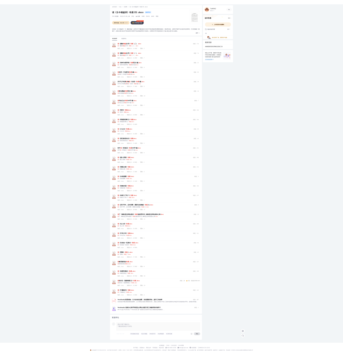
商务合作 (148, 347)
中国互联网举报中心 (182, 350)
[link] (114, 7)
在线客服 (193, 347)
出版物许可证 (222, 350)
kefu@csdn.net (183, 347)
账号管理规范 (200, 350)
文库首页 (114, 7)
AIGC (152, 16)
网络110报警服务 (172, 350)
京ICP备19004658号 (112, 350)
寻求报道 (154, 347)
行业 (120, 7)
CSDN (167, 345)
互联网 (125, 7)
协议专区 (161, 347)
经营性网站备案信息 (138, 350)
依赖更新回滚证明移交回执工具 (214, 46)
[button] (198, 33)
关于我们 (135, 347)
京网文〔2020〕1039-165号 (125, 350)
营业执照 (228, 350)
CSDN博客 (181, 345)
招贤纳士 (142, 347)
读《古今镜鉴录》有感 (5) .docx (128, 12)
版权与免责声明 (208, 350)
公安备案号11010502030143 (99, 350)
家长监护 (164, 350)
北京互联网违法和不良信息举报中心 (152, 350)
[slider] (120, 334)
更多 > (229, 18)
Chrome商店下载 (192, 350)
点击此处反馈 (208, 59)
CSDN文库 (174, 345)
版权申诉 (148, 12)
